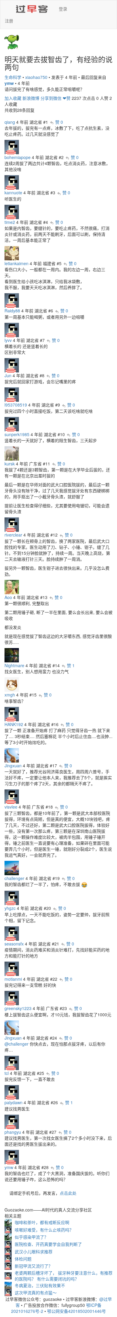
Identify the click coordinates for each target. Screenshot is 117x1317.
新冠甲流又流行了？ (33, 1266)
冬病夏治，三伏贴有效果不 (40, 1285)
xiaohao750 (36, 77)
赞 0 (59, 122)
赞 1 (71, 665)
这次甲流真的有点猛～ (36, 1292)
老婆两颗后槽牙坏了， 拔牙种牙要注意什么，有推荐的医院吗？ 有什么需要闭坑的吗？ (63, 1276)
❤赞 (66, 98)
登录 (63, 9)
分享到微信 (51, 98)
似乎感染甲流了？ (31, 1237)
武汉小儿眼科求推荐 (33, 1252)
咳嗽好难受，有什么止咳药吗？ (44, 1230)
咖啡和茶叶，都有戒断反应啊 (42, 1222)
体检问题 (23, 1259)
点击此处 (68, 1193)
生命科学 (12, 77)
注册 (9, 21)
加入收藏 (12, 98)
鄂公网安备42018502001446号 (76, 1311)
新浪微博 (30, 98)
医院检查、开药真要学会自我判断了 (48, 1244)
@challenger (16, 1044)
